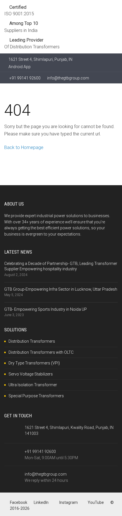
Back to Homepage (23, 147)
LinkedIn (41, 502)
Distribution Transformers (32, 341)
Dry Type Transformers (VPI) (34, 363)
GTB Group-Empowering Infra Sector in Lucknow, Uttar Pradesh (60, 289)
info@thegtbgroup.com (68, 78)
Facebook (18, 502)
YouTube (96, 502)
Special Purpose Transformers (36, 396)
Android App (20, 66)
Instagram (68, 502)
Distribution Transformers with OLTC (41, 352)
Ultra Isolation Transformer (33, 385)
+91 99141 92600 (25, 78)
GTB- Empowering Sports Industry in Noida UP (45, 309)
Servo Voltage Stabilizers (31, 374)
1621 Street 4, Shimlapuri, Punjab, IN (40, 59)
